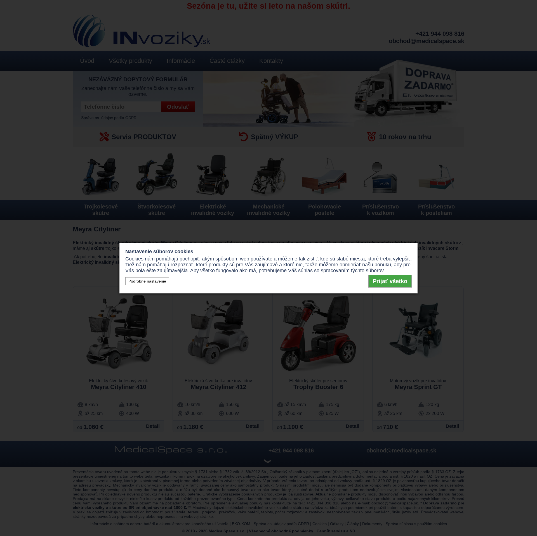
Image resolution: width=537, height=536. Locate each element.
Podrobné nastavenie (147, 281)
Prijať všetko (390, 281)
